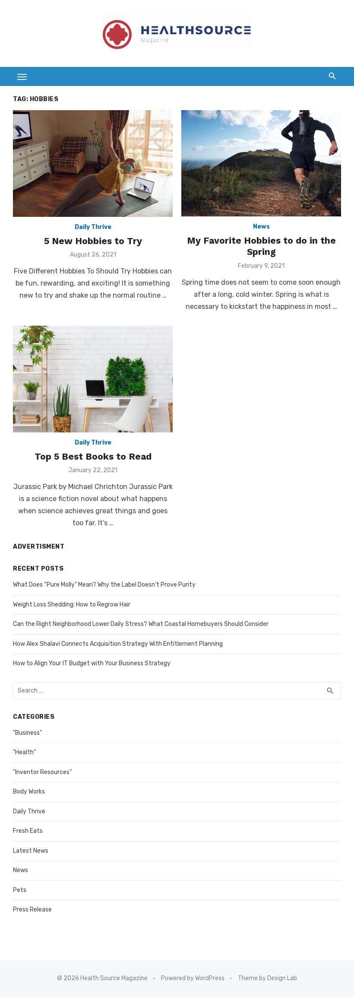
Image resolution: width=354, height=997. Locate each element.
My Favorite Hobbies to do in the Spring (261, 246)
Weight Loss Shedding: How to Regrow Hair (71, 604)
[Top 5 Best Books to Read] (93, 379)
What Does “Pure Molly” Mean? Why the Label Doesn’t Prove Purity (104, 584)
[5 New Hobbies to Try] (93, 163)
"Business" (27, 733)
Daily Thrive (93, 227)
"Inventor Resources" (42, 772)
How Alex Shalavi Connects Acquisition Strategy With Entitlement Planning (118, 644)
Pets (19, 890)
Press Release (32, 909)
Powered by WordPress (192, 978)
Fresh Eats (28, 831)
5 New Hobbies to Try (93, 240)
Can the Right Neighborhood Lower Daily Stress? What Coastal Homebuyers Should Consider (141, 624)
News (261, 226)
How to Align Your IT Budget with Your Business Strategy (92, 663)
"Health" (24, 752)
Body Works (29, 791)
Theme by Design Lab (267, 978)
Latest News (30, 850)
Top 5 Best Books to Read (93, 456)
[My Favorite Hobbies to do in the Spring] (261, 163)
